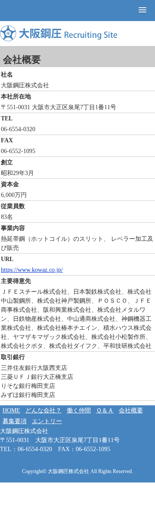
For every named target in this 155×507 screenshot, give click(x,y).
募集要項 (15, 421)
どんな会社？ (43, 410)
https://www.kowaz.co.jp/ (32, 270)
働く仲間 (79, 410)
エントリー (47, 421)
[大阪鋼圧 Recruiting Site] (58, 33)
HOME (11, 410)
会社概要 (131, 410)
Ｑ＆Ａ (105, 410)
